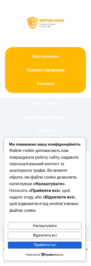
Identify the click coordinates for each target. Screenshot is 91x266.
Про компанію (45, 56)
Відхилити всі (45, 235)
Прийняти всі (45, 245)
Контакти (45, 84)
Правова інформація (45, 70)
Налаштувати (45, 226)
